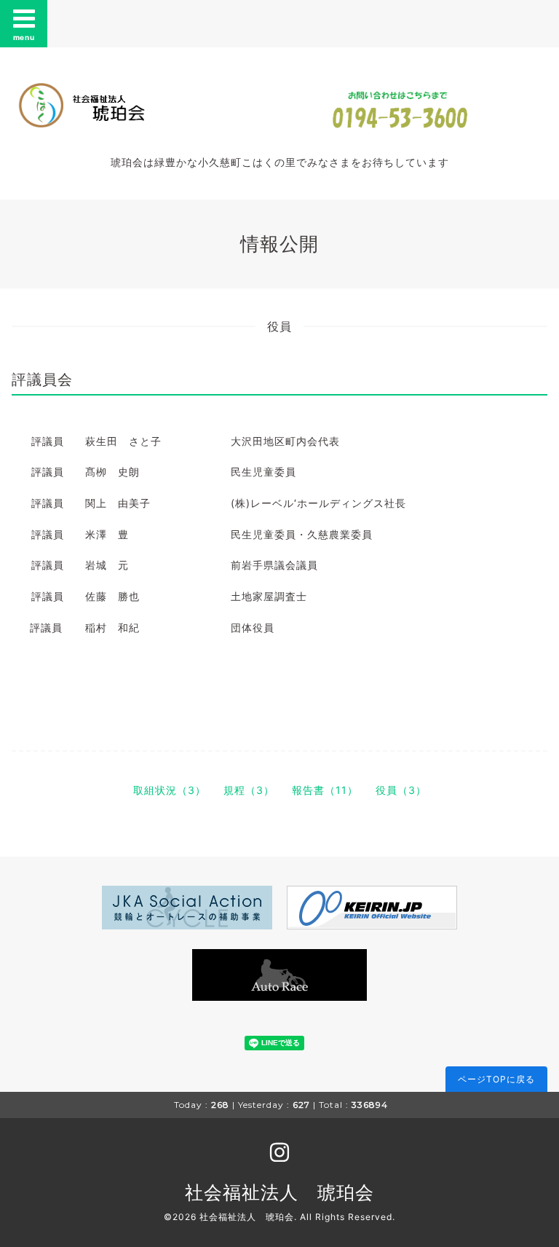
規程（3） (248, 790)
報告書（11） (325, 790)
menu (24, 37)
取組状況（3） (169, 790)
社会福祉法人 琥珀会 (279, 1192)
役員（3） (401, 790)
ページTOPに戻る (496, 1079)
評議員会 (42, 379)
